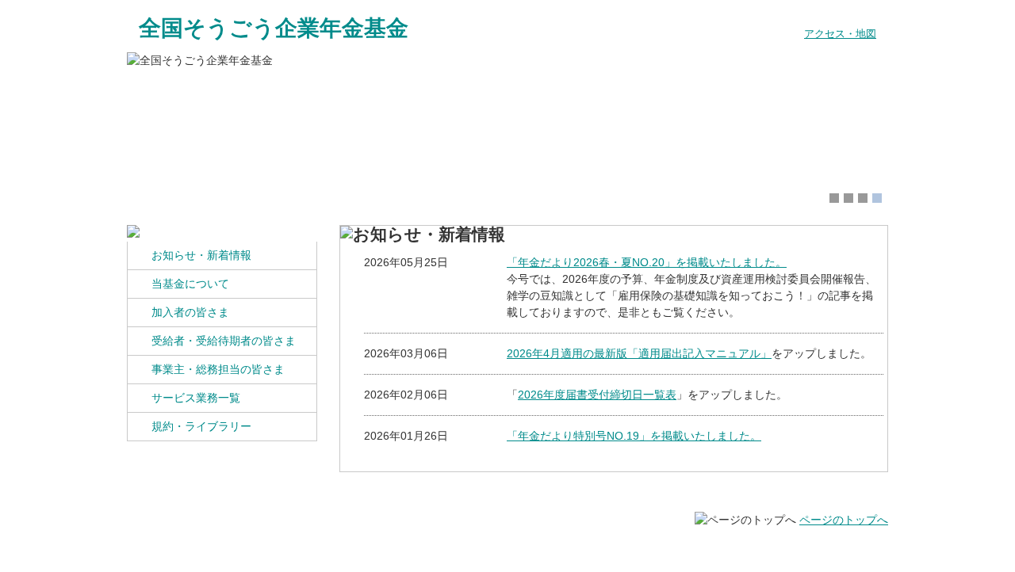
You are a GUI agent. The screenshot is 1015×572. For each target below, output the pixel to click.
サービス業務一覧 (195, 397)
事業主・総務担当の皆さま (218, 369)
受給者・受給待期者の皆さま (223, 340)
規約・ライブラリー (201, 426)
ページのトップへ (843, 519)
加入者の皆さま (190, 312)
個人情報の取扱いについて (200, 549)
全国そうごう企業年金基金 (273, 28)
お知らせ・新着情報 (201, 255)
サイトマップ (529, 549)
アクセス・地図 (840, 34)
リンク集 (450, 549)
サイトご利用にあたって (346, 549)
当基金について (190, 283)
